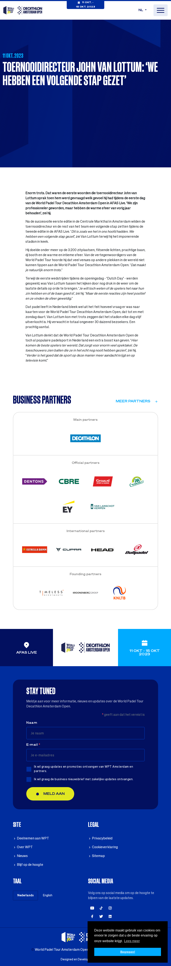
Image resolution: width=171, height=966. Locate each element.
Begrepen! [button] (127, 951)
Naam (31, 722)
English (47, 895)
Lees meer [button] (132, 941)
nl (141, 10)
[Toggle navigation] (160, 10)
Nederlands (25, 895)
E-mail (33, 744)
